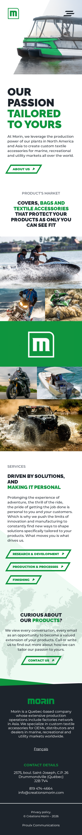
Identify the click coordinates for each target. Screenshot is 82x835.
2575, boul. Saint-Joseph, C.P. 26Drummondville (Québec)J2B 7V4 (41, 777)
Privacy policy (41, 812)
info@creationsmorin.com (41, 793)
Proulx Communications (41, 825)
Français (41, 749)
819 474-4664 (41, 788)
